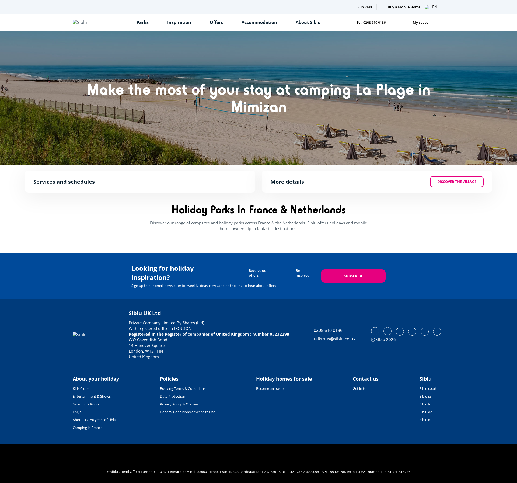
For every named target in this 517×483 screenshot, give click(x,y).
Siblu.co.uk (428, 388)
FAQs (77, 411)
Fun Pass (365, 7)
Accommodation (259, 22)
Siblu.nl (425, 419)
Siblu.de (426, 411)
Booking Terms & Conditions (182, 388)
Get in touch (362, 388)
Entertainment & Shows (92, 396)
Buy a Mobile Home (404, 7)
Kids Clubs (81, 388)
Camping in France (87, 427)
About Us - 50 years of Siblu (94, 419)
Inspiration (179, 22)
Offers (216, 22)
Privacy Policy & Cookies (179, 404)
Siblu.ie (425, 396)
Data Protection (172, 396)
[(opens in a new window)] (375, 331)
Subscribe (353, 275)
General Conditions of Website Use (187, 411)
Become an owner (270, 388)
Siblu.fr (425, 404)
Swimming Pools (86, 404)
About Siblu (308, 22)
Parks (143, 22)
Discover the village (456, 181)
